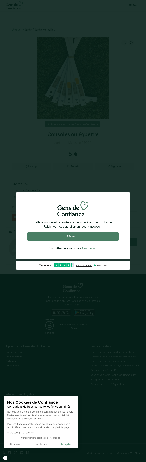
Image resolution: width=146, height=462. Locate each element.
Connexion (89, 248)
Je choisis (41, 444)
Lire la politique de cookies (20, 432)
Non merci (16, 444)
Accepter (65, 444)
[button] (5, 458)
